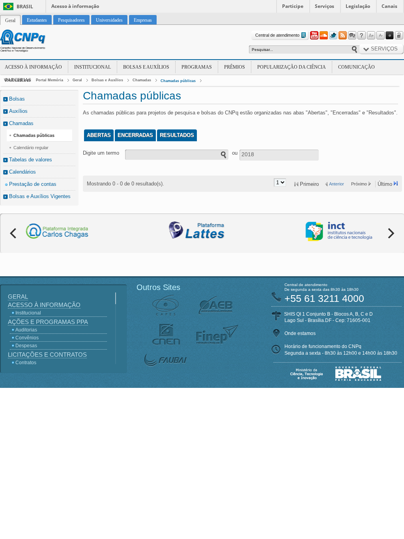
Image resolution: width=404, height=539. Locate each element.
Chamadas (142, 80)
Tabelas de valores (30, 160)
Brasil (25, 6)
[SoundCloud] (323, 35)
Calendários (22, 172)
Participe (292, 6)
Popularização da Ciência (291, 67)
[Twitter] (333, 35)
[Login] (399, 35)
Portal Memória (49, 80)
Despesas (26, 345)
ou (235, 153)
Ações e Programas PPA (48, 321)
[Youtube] (314, 35)
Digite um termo (101, 153)
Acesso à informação (75, 6)
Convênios (27, 338)
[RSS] (342, 35)
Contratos (25, 362)
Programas (196, 67)
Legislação (358, 6)
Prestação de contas (32, 184)
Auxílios (18, 111)
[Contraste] (389, 35)
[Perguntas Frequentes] (361, 35)
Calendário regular (31, 147)
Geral (77, 80)
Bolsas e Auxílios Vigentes (40, 196)
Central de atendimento (277, 35)
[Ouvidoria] (352, 35)
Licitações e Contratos (47, 354)
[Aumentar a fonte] (371, 35)
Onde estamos (300, 333)
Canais (389, 6)
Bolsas (17, 99)
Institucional (92, 67)
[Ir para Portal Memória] (32, 42)
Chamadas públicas (178, 81)
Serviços (324, 6)
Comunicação (356, 67)
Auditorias (26, 330)
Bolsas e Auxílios (146, 67)
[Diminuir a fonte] (380, 35)
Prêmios (234, 67)
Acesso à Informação (33, 67)
